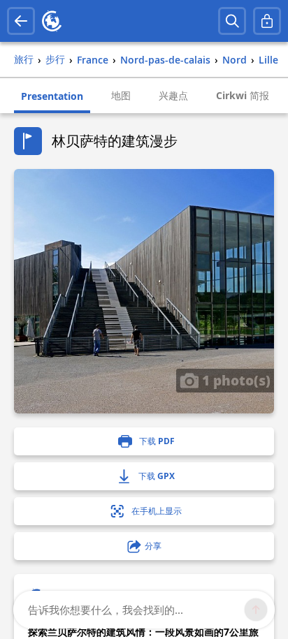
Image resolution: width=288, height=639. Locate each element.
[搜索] (232, 21)
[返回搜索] (21, 21)
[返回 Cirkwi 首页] (52, 21)
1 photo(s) (235, 380)
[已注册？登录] (267, 21)
